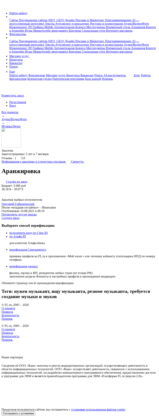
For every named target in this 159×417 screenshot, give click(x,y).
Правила (7, 311)
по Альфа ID (17, 236)
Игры (29, 30)
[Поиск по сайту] (12, 89)
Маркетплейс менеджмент (51, 30)
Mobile (49, 27)
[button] (10, 16)
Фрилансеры (17, 34)
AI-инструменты (115, 75)
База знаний (93, 78)
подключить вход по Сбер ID (28, 233)
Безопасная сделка (39, 78)
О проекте (8, 308)
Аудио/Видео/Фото (136, 23)
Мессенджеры (96, 27)
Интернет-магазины (119, 30)
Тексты (50, 23)
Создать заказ (10, 218)
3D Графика (36, 27)
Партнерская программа (68, 78)
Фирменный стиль (118, 27)
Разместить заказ (13, 95)
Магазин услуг (19, 56)
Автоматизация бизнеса (70, 27)
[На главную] (5, 6)
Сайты (14, 20)
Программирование (118, 20)
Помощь (107, 78)
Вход (12, 105)
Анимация (138, 27)
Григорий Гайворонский (18, 204)
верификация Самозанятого (27, 249)
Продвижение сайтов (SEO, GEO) (42, 20)
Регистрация (17, 102)
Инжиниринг (18, 27)
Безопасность (10, 315)
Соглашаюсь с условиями (18, 413)
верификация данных (23, 266)
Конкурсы (16, 59)
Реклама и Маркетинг (90, 20)
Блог (137, 75)
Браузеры (75, 30)
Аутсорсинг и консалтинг (72, 23)
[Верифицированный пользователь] (39, 204)
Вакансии (15, 63)
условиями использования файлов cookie (98, 409)
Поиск (13, 66)
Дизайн (70, 20)
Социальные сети (94, 30)
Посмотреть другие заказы (19, 214)
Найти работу (18, 13)
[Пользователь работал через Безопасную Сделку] (17, 150)
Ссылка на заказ (16, 181)
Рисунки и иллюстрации (107, 23)
